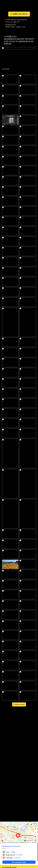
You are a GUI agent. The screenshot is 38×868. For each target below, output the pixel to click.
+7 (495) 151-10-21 (19, 14)
